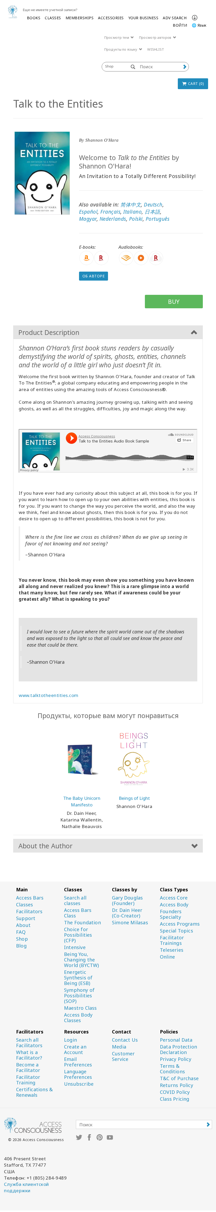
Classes (24, 904)
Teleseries (171, 950)
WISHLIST (155, 49)
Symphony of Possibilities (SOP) (79, 995)
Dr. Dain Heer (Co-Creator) (127, 912)
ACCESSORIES (111, 17)
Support (25, 918)
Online (167, 957)
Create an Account (75, 1049)
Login (70, 1040)
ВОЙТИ (180, 25)
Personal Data (176, 1040)
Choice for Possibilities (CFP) (78, 935)
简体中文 (130, 204)
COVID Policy (175, 1092)
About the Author (45, 845)
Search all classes (75, 900)
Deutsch (153, 204)
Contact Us (125, 1040)
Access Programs (180, 924)
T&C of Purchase (179, 1078)
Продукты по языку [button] (121, 49)
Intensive (75, 947)
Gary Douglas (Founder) (127, 900)
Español (88, 211)
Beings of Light (134, 798)
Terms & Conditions (172, 1068)
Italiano (132, 211)
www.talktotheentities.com (48, 695)
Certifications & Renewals (34, 1092)
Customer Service (123, 1056)
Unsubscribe (79, 1084)
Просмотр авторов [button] (155, 37)
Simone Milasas (130, 922)
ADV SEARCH (174, 17)
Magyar (88, 218)
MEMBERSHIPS (80, 17)
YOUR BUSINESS (143, 17)
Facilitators (29, 911)
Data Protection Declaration (178, 1049)
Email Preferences (78, 1061)
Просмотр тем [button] (117, 37)
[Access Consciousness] (12, 11)
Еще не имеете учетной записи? (50, 9)
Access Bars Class (77, 912)
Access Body (174, 904)
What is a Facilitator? (29, 1055)
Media (119, 1047)
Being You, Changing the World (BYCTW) (81, 959)
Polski (136, 218)
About (23, 925)
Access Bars (29, 898)
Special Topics (176, 931)
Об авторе (93, 275)
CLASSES (53, 17)
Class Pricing (174, 1099)
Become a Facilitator (28, 1067)
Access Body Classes (78, 1017)
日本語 (152, 211)
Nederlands (113, 218)
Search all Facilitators (29, 1042)
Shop (22, 939)
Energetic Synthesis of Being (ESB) (78, 977)
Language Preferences (78, 1074)
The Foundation (82, 922)
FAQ (21, 932)
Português (158, 218)
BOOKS (34, 17)
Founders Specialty (171, 914)
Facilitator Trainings (172, 940)
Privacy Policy (175, 1059)
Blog (21, 946)
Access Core (174, 898)
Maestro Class (80, 1008)
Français (110, 211)
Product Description (48, 332)
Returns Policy (176, 1085)
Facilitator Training (28, 1079)
